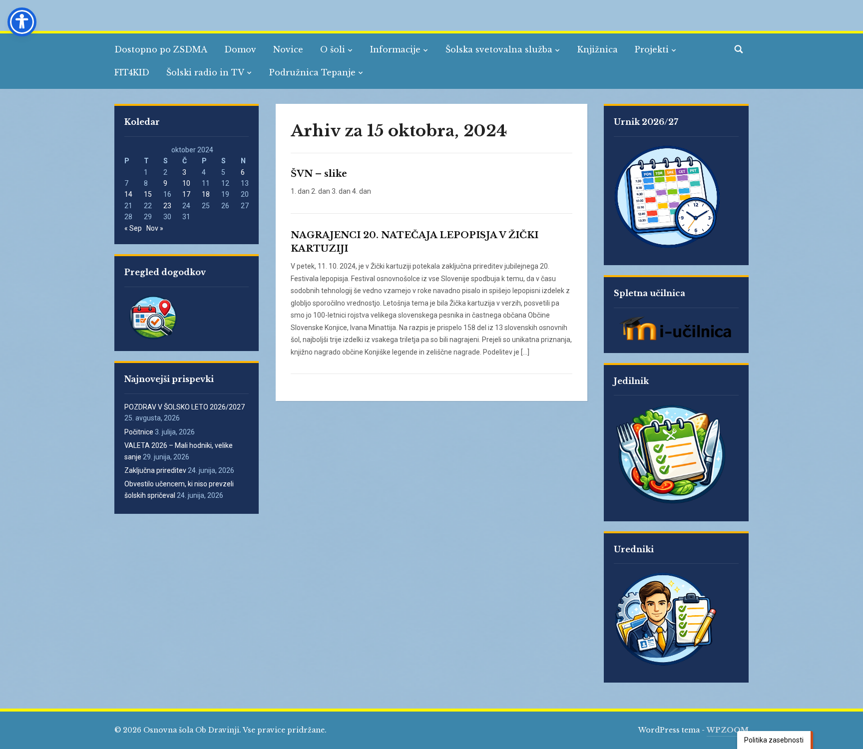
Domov (240, 49)
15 (148, 194)
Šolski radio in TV (205, 72)
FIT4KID (131, 72)
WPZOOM (728, 730)
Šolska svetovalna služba (498, 49)
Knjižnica (597, 49)
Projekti (652, 49)
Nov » (154, 228)
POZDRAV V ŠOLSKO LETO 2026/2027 (184, 407)
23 (167, 206)
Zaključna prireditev (155, 470)
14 (128, 194)
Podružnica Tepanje (312, 72)
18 (206, 194)
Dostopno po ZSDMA (160, 49)
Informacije (395, 49)
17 (186, 194)
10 (186, 183)
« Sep (133, 228)
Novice (288, 49)
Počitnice (138, 432)
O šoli (332, 49)
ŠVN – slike (319, 173)
